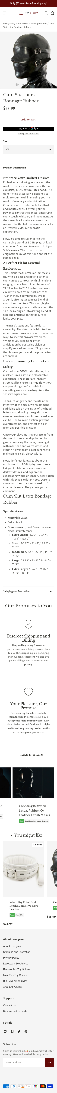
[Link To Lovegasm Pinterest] (25, 1031)
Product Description (14, 167)
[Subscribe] (49, 1062)
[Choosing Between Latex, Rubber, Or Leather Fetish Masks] (33, 797)
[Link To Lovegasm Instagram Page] (5, 1031)
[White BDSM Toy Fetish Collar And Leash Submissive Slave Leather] (23, 869)
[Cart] (52, 13)
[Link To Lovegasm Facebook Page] (12, 1031)
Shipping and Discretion (16, 591)
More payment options (28, 134)
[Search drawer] (46, 13)
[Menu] (5, 13)
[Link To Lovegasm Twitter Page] (19, 1031)
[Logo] (28, 13)
